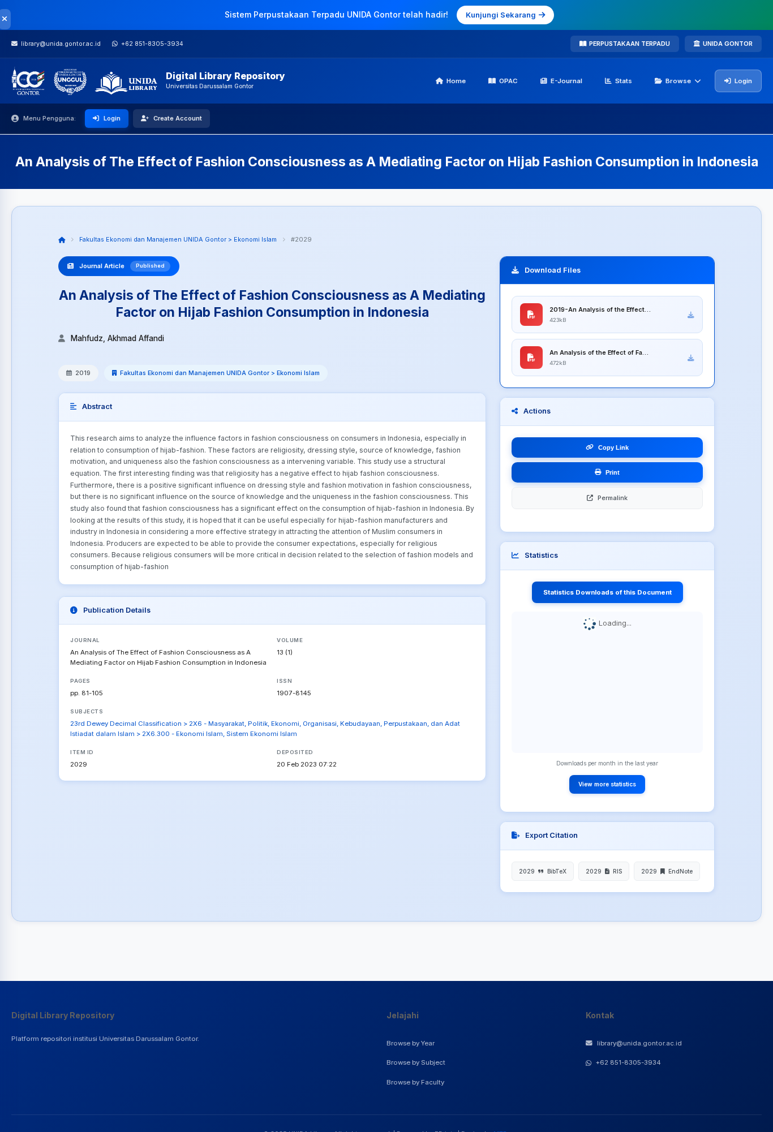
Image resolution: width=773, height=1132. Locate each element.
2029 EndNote (667, 871)
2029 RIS (604, 871)
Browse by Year (410, 1043)
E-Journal (566, 81)
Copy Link (613, 447)
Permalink (613, 498)
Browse (678, 81)
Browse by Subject (415, 1062)
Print (612, 472)
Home (456, 81)
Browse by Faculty (415, 1082)
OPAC (508, 81)
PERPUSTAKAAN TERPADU (629, 44)
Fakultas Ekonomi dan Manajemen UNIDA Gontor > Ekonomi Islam (178, 239)
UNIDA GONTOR (728, 44)
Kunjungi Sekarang (501, 14)
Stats (623, 81)
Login (743, 81)
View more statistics (607, 784)
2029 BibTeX (542, 871)
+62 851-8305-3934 (628, 1062)
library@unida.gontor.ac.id (639, 1043)
